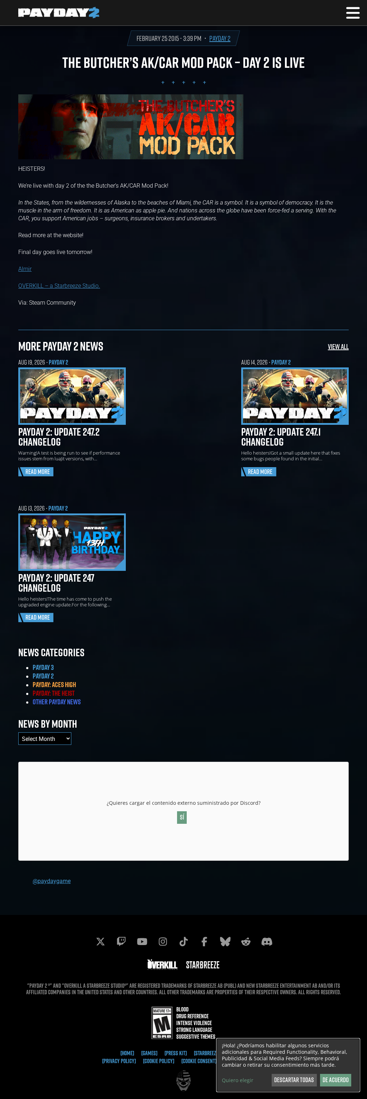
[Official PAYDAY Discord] (266, 941)
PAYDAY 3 (43, 667)
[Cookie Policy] (158, 1061)
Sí (182, 817)
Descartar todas (294, 1079)
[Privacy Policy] (119, 1061)
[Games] (149, 1053)
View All (338, 346)
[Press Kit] (176, 1053)
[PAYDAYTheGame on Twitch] (121, 941)
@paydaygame (52, 880)
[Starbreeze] (207, 1053)
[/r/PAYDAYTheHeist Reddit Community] (246, 941)
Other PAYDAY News (57, 702)
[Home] (127, 1053)
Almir (25, 268)
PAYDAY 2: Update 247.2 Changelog (59, 436)
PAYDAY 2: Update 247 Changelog (56, 582)
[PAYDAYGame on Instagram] (163, 941)
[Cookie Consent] (198, 1061)
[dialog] (288, 1065)
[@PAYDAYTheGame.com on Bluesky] (225, 941)
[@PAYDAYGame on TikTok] (183, 941)
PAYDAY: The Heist (54, 693)
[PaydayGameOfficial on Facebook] (204, 941)
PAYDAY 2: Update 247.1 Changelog (281, 436)
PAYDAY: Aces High (54, 685)
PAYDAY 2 (219, 38)
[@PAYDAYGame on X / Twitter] (100, 941)
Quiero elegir (237, 1080)
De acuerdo (336, 1079)
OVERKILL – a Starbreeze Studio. (59, 285)
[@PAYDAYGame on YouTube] (142, 941)
